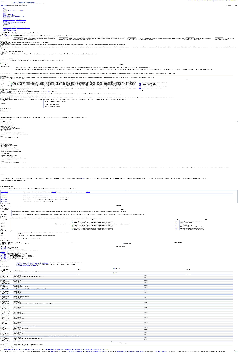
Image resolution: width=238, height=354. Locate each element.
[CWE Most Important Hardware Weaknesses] (216, 1)
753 (175, 222)
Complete (190, 38)
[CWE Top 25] (198, 1)
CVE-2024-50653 (4, 192)
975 (175, 225)
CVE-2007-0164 (4, 199)
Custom (219, 38)
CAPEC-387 (3, 258)
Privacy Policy (30, 349)
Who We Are (5, 10)
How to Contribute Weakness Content (10, 16)
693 (140, 80)
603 (140, 83)
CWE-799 (88, 192)
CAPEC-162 (3, 247)
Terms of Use (10, 349)
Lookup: (229, 5)
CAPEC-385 (3, 256)
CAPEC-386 (3, 257)
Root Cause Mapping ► (8, 14)
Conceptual (18, 38)
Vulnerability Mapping (5, 35)
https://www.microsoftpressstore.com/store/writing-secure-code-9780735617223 (32, 263)
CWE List (5, 5)
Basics (4, 13)
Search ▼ (5, 29)
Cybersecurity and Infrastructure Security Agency (95, 351)
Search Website (13, 30)
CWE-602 (54, 192)
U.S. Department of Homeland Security (74, 351)
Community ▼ (6, 24)
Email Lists (27, 28)
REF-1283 (83, 178)
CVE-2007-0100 (4, 201)
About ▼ (5, 9)
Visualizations (15, 22)
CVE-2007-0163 (4, 197)
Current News (5, 26)
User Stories (10, 10)
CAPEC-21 (2, 252)
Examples (13, 15)
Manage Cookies (17, 349)
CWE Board (5, 28)
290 (140, 84)
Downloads (5, 23)
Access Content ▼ (6, 17)
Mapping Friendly (132, 38)
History (14, 10)
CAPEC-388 (3, 259)
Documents (19, 10)
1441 (176, 229)
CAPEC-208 (3, 250)
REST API (10, 23)
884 (175, 223)
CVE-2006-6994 (4, 195)
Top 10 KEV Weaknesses (21, 20)
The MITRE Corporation (161, 351)
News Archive (17, 26)
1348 (176, 226)
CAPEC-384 (3, 255)
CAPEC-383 (3, 254)
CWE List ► (6, 21)
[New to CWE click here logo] (231, 1)
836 (140, 86)
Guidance (5, 15)
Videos (22, 10)
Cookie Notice (24, 349)
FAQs (19, 16)
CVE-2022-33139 (4, 194)
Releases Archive (21, 22)
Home (2, 5)
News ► (5, 25)
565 (140, 82)
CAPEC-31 (2, 253)
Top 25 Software (6, 20)
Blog (10, 26)
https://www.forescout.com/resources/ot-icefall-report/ (27, 265)
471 (140, 88)
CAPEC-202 (3, 248)
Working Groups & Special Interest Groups (16, 28)
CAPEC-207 (3, 249)
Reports (10, 22)
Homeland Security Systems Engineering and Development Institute (129, 351)
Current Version (6, 22)
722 (175, 221)
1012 (49, 91)
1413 (176, 228)
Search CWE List (6, 30)
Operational (63, 38)
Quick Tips (9, 15)
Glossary (22, 16)
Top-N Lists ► (6, 18)
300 (140, 85)
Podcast (12, 26)
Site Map (5, 349)
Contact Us (36, 349)
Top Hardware (12, 20)
